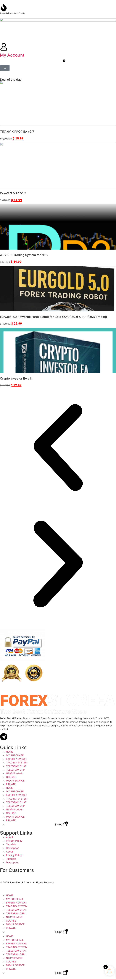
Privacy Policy (14, 840)
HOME (9, 751)
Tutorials (11, 844)
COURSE (11, 776)
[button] (58, 448)
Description (12, 847)
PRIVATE (11, 784)
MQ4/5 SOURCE (15, 780)
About (9, 837)
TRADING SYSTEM (16, 762)
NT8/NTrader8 (14, 773)
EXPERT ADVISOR (16, 758)
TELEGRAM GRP (15, 769)
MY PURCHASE (15, 755)
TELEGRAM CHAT (16, 766)
